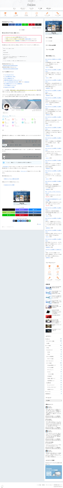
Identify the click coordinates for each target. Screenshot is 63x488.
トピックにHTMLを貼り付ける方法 (11, 81)
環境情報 (17, 40)
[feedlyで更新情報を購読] (30, 221)
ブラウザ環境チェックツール (10, 85)
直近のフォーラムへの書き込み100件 (11, 178)
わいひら (47, 196)
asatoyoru (48, 88)
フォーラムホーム (32, 100)
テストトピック (24, 171)
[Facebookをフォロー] (21, 221)
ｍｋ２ (47, 67)
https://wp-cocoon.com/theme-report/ (10, 65)
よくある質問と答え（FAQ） (10, 76)
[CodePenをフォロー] (27, 221)
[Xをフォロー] (16, 221)
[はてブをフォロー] (23, 221)
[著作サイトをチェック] (14, 221)
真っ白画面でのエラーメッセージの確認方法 (13, 83)
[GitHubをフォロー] (25, 221)
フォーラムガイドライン (9, 74)
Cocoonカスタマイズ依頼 (9, 87)
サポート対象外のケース (9, 78)
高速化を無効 (28, 38)
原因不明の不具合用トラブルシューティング (13, 80)
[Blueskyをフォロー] (18, 221)
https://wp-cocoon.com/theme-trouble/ (10, 68)
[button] (38, 24)
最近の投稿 (38, 100)
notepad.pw (26, 81)
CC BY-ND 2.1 (6, 166)
